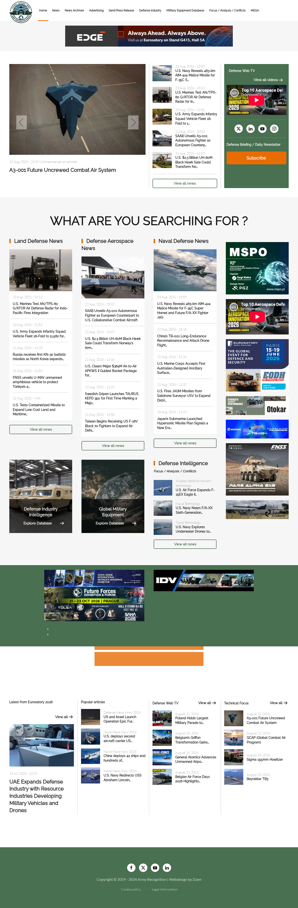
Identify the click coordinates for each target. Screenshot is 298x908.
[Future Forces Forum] (94, 595)
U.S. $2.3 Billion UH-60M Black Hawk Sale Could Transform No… (193, 162)
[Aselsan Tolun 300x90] (257, 428)
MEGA (255, 10)
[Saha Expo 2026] (94, 578)
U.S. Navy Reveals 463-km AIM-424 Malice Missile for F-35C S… (195, 75)
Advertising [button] (96, 10)
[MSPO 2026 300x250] (257, 268)
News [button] (56, 10)
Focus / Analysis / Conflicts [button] (227, 10)
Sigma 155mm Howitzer (265, 759)
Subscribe (256, 157)
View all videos (266, 80)
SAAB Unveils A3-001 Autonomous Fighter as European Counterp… (192, 140)
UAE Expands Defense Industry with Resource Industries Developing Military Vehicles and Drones (36, 796)
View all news (185, 183)
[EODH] (257, 365)
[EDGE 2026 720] (149, 35)
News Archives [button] (74, 10)
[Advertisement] (149, 649)
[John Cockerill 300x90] (257, 509)
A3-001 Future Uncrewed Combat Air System (62, 170)
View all (61, 717)
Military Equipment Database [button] (185, 10)
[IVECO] (204, 580)
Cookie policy (131, 889)
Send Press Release (121, 10)
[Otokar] (257, 405)
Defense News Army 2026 (122, 712)
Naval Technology (188, 504)
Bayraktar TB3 (257, 779)
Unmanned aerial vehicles (59, 162)
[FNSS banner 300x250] (257, 469)
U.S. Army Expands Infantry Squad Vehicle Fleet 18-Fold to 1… (196, 118)
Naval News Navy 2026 (120, 732)
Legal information (164, 889)
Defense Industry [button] (150, 10)
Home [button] (43, 10)
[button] (21, 122)
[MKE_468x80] (94, 612)
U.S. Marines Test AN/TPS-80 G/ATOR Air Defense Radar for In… (196, 97)
